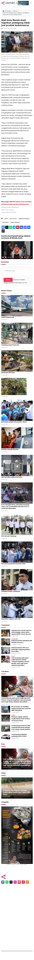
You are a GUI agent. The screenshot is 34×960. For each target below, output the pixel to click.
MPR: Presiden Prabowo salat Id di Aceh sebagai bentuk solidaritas (15, 590)
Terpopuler (5, 625)
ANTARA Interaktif (7, 920)
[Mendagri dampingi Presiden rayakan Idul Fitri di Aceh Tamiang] (17, 524)
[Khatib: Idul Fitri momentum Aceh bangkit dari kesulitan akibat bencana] (17, 465)
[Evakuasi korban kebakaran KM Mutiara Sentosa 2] (5, 642)
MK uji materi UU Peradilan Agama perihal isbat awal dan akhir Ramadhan (21, 708)
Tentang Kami (23, 935)
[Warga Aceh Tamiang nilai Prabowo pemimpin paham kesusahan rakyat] (17, 410)
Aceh (6, 218)
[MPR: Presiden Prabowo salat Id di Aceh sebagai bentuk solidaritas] (17, 579)
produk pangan (24, 218)
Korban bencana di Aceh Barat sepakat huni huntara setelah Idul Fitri (16, 448)
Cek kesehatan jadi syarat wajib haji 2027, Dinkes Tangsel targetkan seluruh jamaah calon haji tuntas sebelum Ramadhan (20, 661)
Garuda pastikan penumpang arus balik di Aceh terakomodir (16, 316)
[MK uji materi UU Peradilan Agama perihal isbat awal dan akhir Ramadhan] (5, 709)
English (20, 906)
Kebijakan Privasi (23, 929)
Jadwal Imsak (22, 909)
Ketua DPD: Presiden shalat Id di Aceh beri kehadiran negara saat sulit (16, 618)
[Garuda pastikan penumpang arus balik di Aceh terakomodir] (17, 305)
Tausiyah (21, 903)
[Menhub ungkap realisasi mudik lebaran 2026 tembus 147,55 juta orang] (5, 718)
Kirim (8, 279)
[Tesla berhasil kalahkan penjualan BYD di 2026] (5, 737)
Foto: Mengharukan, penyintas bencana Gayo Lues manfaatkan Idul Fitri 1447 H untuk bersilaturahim (15, 506)
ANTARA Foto (22, 948)
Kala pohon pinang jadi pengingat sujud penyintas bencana (15, 371)
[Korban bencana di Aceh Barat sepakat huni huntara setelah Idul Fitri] (17, 438)
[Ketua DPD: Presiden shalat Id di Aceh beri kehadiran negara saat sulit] (17, 607)
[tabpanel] (17, 759)
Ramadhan (8, 11)
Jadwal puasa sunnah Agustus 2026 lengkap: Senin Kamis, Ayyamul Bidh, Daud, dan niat (21, 632)
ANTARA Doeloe (6, 926)
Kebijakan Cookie (24, 932)
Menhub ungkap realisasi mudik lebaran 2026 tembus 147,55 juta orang (20, 718)
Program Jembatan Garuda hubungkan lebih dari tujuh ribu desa (16, 792)
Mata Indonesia (6, 923)
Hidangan (21, 894)
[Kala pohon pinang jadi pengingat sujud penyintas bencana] (17, 361)
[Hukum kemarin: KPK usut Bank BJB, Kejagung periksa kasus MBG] (5, 650)
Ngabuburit (22, 891)
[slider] (6, 257)
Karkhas (4, 914)
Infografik (14, 639)
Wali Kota (13, 218)
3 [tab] (17, 771)
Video (13, 715)
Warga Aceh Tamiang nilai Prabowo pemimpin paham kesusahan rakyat (14, 421)
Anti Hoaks (5, 917)
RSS (19, 945)
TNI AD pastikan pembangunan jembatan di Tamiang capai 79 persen (16, 344)
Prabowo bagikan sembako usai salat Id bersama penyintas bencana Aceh (15, 562)
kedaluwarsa (15, 222)
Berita (15, 11)
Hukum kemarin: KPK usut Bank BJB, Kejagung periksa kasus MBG (20, 649)
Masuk (20, 920)
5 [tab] (22, 771)
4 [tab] (19, 771)
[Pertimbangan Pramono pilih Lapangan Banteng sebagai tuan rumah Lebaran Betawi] (5, 728)
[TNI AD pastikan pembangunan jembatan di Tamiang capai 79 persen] (17, 333)
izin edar (5, 222)
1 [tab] (12, 771)
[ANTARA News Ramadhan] (10, 877)
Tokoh (20, 900)
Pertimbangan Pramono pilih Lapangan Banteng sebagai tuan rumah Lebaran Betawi (20, 727)
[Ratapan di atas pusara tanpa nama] (14, 386)
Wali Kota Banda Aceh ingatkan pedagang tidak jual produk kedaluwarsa (16, 13)
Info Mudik (21, 897)
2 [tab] (14, 771)
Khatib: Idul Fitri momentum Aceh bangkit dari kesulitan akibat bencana (16, 476)
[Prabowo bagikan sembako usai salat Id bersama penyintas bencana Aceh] (17, 552)
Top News (5, 671)
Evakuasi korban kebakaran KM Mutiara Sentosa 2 (17, 859)
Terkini (3, 888)
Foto (12, 656)
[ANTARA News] (8, 3)
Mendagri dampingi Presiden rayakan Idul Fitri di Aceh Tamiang (16, 535)
